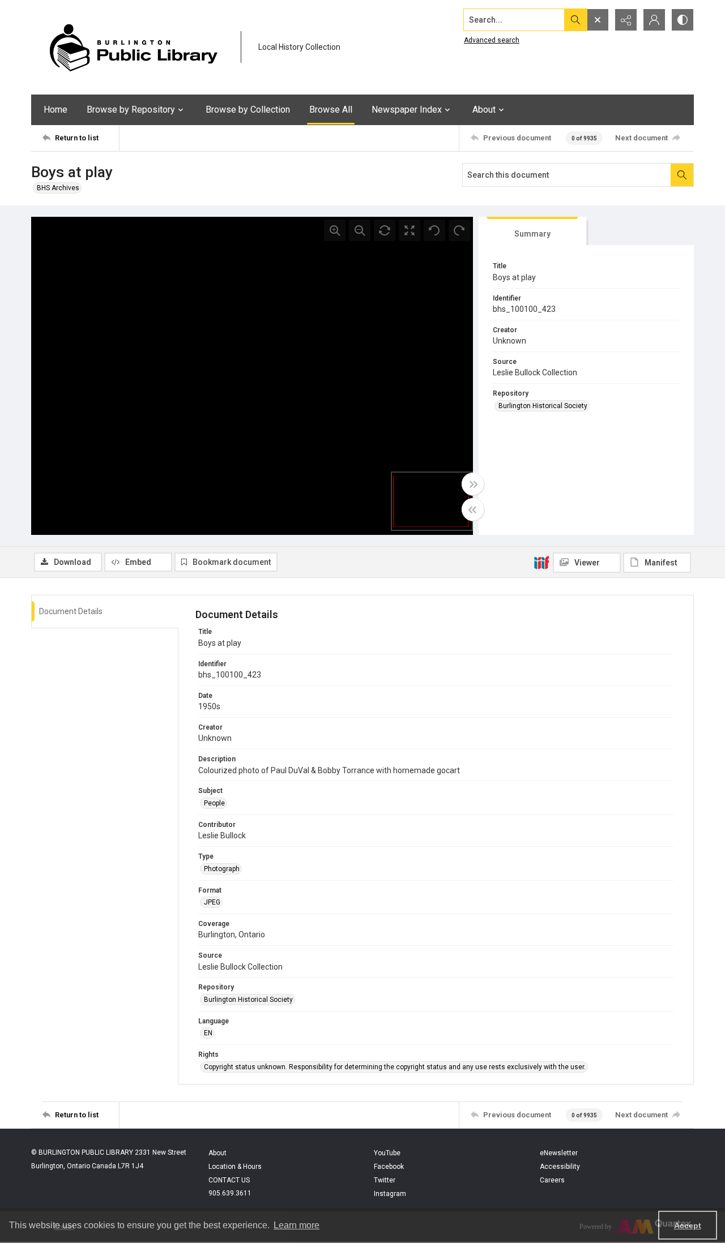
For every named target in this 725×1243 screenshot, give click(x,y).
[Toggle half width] (473, 509)
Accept (687, 1225)
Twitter (384, 1180)
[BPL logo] (133, 47)
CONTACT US (229, 1180)
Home (55, 109)
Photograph (222, 869)
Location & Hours (235, 1167)
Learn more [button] (296, 1225)
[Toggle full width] (473, 484)
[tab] (532, 231)
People (214, 803)
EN (208, 1033)
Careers (552, 1180)
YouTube (387, 1153)
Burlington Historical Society (542, 406)
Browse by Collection (248, 109)
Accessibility (560, 1167)
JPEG (212, 902)
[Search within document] (682, 175)
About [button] (484, 109)
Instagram (390, 1194)
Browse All (330, 109)
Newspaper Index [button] (407, 109)
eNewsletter (559, 1153)
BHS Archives (58, 188)
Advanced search (491, 40)
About (217, 1153)
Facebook (389, 1167)
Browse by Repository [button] (131, 109)
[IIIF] (541, 562)
